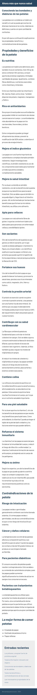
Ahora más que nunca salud (17, 3)
